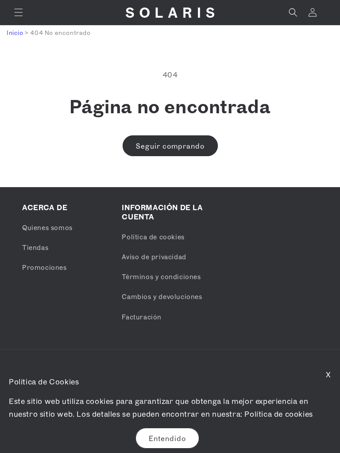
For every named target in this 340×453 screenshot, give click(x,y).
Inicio (15, 32)
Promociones (44, 267)
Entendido (167, 438)
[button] (18, 12)
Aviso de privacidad (154, 256)
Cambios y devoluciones (162, 296)
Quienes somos (47, 227)
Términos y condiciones (161, 276)
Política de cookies (278, 414)
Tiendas (35, 247)
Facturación (142, 316)
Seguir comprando (170, 146)
